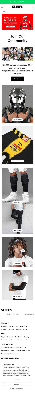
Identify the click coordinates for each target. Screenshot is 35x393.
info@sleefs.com (29, 314)
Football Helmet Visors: (23, 350)
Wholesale (4, 329)
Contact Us (10, 337)
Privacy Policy (26, 375)
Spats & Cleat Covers (7, 350)
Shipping (26, 337)
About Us (4, 326)
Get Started (17, 79)
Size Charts (18, 337)
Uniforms (25, 329)
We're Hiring (23, 326)
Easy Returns (5, 340)
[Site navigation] (2, 7)
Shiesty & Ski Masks (7, 347)
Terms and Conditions (17, 340)
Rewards (11, 326)
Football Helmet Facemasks (9, 354)
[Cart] (32, 7)
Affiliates (11, 329)
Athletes (18, 329)
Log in (3, 337)
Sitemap (28, 340)
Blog (17, 326)
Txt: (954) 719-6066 (12, 314)
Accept (17, 379)
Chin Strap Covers (20, 347)
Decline (16, 384)
